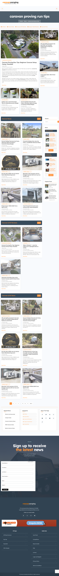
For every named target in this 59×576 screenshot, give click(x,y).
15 (22, 403)
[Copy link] (42, 422)
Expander (5, 543)
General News (11, 26)
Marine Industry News (10, 428)
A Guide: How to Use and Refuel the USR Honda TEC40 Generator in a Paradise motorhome (53, 169)
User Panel (35, 535)
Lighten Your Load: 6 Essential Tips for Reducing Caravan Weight (53, 139)
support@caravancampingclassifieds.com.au (29, 509)
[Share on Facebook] (42, 414)
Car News (25, 243)
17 (27, 403)
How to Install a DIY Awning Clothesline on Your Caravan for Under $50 (53, 191)
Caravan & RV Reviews (21, 26)
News (25, 21)
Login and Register (37, 556)
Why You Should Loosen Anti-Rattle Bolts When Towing (53, 185)
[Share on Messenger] (42, 418)
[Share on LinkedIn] (49, 414)
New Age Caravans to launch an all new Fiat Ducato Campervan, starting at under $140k (53, 197)
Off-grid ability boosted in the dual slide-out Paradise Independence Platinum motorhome (10, 319)
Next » (31, 403)
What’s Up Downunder (10, 414)
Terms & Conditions (37, 565)
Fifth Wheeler (6, 548)
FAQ (34, 548)
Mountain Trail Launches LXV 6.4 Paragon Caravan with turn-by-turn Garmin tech (31, 175)
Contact (35, 552)
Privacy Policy (36, 561)
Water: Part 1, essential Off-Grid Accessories (52, 164)
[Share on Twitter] (46, 414)
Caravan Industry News (10, 421)
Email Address (5, 463)
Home (21, 21)
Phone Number (5, 476)
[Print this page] (53, 418)
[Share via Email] (49, 418)
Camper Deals (8, 417)
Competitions (36, 539)
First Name (4, 467)
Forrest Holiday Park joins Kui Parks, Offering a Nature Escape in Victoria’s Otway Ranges (29, 103)
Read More (4, 85)
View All (39, 118)
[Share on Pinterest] (46, 418)
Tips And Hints (44, 26)
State (3, 480)
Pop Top (5, 539)
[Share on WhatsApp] (53, 414)
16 (25, 403)
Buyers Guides (36, 543)
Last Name (4, 471)
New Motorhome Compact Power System (53, 159)
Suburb (3, 485)
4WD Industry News (9, 424)
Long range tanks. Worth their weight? (52, 134)
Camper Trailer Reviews (33, 26)
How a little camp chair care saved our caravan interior (53, 145)
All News (4, 26)
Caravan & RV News (45, 41)
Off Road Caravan (7, 535)
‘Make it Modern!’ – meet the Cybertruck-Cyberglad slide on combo (30, 246)
